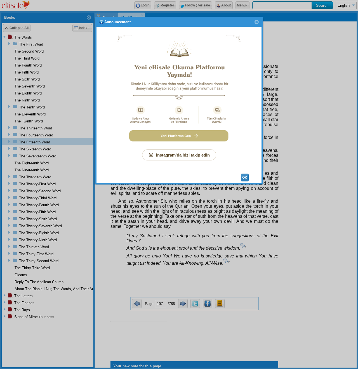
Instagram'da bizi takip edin (183, 155)
